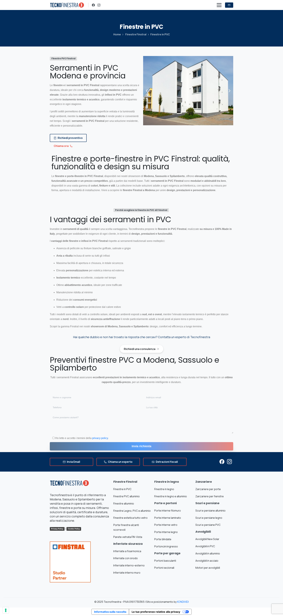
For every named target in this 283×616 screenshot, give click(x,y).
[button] (147, 91)
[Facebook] (93, 5)
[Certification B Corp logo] (70, 567)
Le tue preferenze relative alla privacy (156, 611)
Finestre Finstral (135, 34)
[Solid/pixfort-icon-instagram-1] (229, 461)
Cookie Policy (74, 529)
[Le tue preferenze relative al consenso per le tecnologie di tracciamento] (6, 610)
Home (117, 34)
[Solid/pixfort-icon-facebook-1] (222, 461)
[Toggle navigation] (219, 5)
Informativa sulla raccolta (110, 611)
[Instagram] (99, 5)
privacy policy (100, 438)
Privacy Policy (57, 529)
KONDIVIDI (183, 602)
